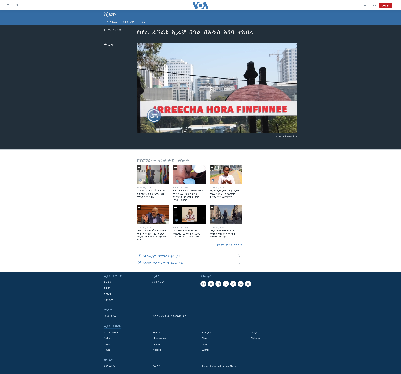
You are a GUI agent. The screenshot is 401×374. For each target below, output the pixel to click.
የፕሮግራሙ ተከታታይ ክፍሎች (122, 22)
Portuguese (207, 332)
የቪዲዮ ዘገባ (158, 282)
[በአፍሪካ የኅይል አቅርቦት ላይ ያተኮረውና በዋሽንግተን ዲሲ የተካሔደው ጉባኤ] (153, 174)
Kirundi (156, 344)
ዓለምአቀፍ (109, 299)
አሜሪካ (107, 294)
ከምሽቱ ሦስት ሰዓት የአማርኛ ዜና (169, 316)
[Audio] (374, 5)
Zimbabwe (256, 338)
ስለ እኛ (156, 366)
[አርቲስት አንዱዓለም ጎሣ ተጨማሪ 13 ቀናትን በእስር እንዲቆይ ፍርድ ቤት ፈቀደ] (189, 214)
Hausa (107, 349)
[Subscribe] (248, 284)
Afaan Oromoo (111, 332)
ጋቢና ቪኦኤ (110, 316)
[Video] (365, 5)
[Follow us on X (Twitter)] (226, 284)
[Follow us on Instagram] (218, 284)
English (107, 344)
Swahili (205, 349)
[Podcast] (241, 284)
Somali (205, 344)
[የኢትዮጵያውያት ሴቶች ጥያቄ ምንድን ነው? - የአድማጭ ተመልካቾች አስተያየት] (226, 174)
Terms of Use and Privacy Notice (219, 366)
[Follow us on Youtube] (211, 284)
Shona (205, 338)
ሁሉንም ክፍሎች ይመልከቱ (229, 244)
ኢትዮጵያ (108, 282)
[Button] (108, 45)
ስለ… (144, 22)
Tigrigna (255, 332)
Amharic (108, 338)
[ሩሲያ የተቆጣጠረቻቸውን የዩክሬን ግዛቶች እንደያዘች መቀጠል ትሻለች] (226, 214)
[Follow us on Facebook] (203, 284)
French (156, 332)
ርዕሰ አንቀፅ (109, 366)
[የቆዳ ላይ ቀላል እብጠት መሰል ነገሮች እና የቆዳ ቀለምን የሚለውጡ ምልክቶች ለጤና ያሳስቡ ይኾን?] (189, 174)
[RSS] (233, 284)
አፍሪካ (107, 288)
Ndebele (157, 349)
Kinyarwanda (159, 338)
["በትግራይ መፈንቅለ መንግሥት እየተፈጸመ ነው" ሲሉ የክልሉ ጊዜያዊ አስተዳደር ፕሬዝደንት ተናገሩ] (153, 214)
